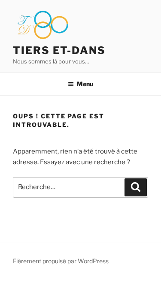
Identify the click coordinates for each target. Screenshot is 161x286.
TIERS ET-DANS (59, 50)
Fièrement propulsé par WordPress (61, 261)
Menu (85, 83)
